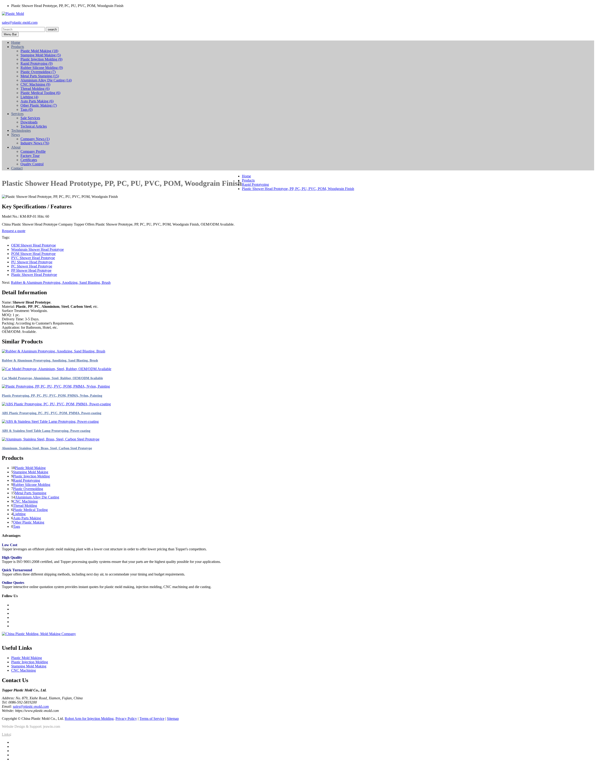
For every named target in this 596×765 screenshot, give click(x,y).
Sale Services (30, 118)
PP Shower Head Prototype (31, 270)
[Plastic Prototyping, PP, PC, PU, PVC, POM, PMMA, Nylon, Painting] (56, 386)
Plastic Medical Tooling (40, 93)
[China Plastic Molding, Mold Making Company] (39, 634)
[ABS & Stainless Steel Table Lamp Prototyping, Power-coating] (50, 421)
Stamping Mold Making (40, 55)
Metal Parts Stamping (39, 76)
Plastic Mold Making (39, 51)
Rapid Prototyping (36, 63)
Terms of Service (151, 719)
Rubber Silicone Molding (41, 68)
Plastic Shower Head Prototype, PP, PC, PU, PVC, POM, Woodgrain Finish (298, 189)
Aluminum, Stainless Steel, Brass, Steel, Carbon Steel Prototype (47, 448)
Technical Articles (33, 126)
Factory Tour (30, 156)
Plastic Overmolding (38, 72)
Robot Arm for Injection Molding (89, 719)
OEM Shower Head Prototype (33, 245)
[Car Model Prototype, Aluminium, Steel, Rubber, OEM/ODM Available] (56, 369)
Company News (35, 139)
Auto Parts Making (37, 101)
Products (248, 180)
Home (246, 176)
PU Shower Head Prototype (31, 262)
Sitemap (173, 719)
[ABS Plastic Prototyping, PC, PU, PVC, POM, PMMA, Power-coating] (56, 404)
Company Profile (33, 151)
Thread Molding (35, 89)
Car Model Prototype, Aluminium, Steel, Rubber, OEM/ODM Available (52, 378)
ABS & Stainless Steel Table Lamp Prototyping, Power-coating (46, 431)
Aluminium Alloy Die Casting (46, 80)
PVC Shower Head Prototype (33, 258)
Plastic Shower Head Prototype (34, 275)
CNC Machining (35, 84)
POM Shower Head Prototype (33, 254)
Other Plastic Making (38, 105)
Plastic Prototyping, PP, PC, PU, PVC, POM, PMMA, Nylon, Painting (52, 395)
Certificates (28, 160)
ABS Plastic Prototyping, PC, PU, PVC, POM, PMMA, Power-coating (51, 413)
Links (6, 734)
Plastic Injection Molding (41, 59)
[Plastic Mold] (13, 14)
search (52, 29)
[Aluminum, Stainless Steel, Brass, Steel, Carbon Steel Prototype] (50, 439)
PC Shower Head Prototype (31, 266)
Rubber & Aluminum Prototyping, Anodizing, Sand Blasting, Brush (61, 282)
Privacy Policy (126, 719)
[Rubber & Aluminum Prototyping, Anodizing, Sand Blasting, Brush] (53, 351)
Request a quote (13, 231)
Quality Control (32, 164)
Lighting (29, 97)
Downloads (28, 122)
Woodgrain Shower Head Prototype (37, 249)
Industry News (34, 143)
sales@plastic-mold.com (19, 22)
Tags (26, 110)
